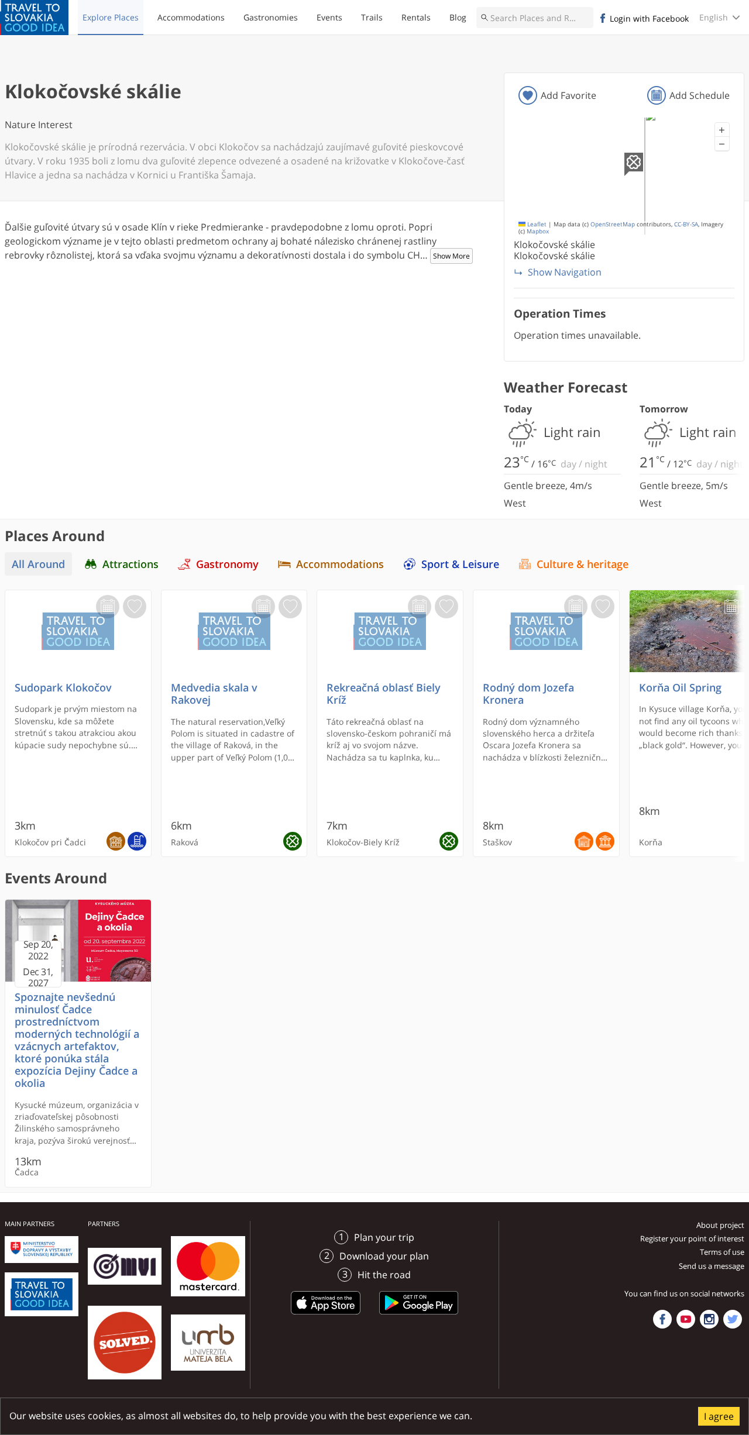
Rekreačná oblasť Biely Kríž (384, 694)
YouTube (685, 1319)
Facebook (662, 1319)
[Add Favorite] (134, 606)
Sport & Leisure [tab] (460, 563)
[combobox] (534, 17)
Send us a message (711, 1266)
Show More (451, 256)
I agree (719, 1416)
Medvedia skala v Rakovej (214, 694)
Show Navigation (565, 272)
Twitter (732, 1319)
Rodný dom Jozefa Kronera (528, 694)
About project (720, 1225)
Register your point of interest (692, 1238)
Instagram (709, 1319)
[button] (722, 130)
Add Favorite (568, 95)
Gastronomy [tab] (227, 563)
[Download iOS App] (325, 1316)
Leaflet (536, 224)
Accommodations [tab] (340, 563)
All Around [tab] (38, 563)
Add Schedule (699, 95)
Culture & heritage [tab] (582, 563)
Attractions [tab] (130, 563)
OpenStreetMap (612, 224)
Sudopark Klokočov (63, 688)
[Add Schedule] (107, 606)
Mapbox (538, 231)
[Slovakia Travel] (34, 17)
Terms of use (722, 1252)
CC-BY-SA (686, 224)
